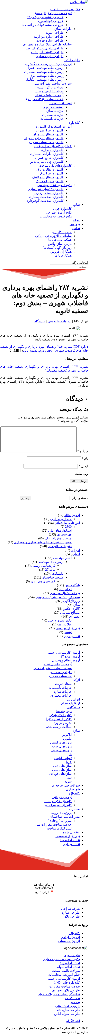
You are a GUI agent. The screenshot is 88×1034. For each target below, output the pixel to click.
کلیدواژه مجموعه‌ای (58, 805)
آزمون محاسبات (69, 941)
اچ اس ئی (65, 589)
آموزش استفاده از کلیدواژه (53, 126)
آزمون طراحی (70, 937)
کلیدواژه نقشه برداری (48, 193)
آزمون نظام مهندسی (66, 660)
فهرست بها (64, 534)
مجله (76, 220)
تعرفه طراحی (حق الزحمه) (53, 13)
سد (69, 777)
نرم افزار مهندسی (67, 628)
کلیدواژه (74, 122)
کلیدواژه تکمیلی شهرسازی (45, 189)
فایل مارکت (72, 60)
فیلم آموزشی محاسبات (64, 974)
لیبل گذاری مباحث (59, 828)
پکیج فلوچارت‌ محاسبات (55, 216)
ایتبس (68, 632)
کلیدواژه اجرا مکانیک (49, 181)
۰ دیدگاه (39, 321)
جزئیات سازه (54, 111)
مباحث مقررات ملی (58, 538)
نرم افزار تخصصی (67, 836)
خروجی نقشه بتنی (67, 1006)
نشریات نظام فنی (59, 321)
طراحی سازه (63, 28)
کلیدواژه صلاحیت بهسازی (46, 197)
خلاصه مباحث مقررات (64, 986)
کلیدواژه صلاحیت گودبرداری (44, 200)
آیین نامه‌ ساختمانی (67, 523)
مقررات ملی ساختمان (65, 816)
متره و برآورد (63, 723)
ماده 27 (50, 569)
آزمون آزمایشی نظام (49, 95)
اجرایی (75, 550)
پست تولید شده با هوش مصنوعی (57, 597)
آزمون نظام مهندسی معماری (43, 71)
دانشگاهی (56, 573)
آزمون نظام (72, 515)
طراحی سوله (54, 32)
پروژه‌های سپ (62, 746)
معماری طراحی (61, 519)
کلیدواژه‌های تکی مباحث (55, 165)
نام (85, 458)
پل (70, 754)
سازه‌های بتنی (62, 766)
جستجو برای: (79, 498)
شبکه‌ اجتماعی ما (60, 240)
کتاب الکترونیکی (61, 715)
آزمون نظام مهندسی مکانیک (44, 79)
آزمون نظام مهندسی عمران (44, 68)
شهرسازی (73, 789)
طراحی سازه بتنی (68, 1010)
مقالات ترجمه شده (59, 726)
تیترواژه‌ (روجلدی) (60, 820)
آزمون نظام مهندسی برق (46, 75)
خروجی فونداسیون (50, 21)
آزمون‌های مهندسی (50, 561)
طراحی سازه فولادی (49, 40)
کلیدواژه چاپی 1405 (67, 982)
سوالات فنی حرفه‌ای (66, 785)
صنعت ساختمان (52, 577)
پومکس (75, 1002)
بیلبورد (67, 738)
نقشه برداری (71, 844)
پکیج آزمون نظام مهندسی (54, 185)
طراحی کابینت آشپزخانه (47, 52)
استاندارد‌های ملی (60, 530)
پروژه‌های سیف (61, 750)
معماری (74, 616)
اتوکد (76, 680)
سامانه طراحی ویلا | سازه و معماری (47, 44)
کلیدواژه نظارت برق (49, 169)
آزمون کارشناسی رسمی (63, 652)
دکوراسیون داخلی (60, 620)
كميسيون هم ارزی (42, 581)
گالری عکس (71, 608)
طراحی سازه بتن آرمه (48, 36)
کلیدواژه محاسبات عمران (46, 142)
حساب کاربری (62, 232)
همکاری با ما (63, 255)
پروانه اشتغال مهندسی (65, 593)
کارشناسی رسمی (43, 565)
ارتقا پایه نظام (70, 703)
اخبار (76, 554)
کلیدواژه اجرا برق (51, 173)
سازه (76, 604)
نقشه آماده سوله (68, 967)
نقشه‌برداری (71, 636)
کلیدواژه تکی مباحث (58, 801)
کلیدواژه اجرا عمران (49, 130)
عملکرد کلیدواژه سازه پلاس (53, 146)
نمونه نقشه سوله (60, 103)
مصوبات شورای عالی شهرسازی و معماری (43, 542)
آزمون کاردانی (62, 797)
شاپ (76, 204)
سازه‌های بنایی (62, 769)
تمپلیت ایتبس (63, 758)
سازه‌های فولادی (60, 773)
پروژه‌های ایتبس (61, 742)
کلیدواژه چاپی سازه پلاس (46, 161)
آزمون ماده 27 (70, 656)
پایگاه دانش (72, 585)
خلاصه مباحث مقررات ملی (53, 824)
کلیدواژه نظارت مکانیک (47, 177)
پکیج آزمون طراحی (59, 212)
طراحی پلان (72, 916)
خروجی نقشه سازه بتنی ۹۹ (45, 17)
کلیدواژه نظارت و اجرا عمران (43, 138)
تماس (76, 228)
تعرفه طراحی (70, 908)
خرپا (69, 762)
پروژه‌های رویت (61, 812)
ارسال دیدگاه (79, 481)
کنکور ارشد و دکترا (59, 719)
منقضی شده (71, 832)
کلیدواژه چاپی (62, 208)
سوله (68, 781)
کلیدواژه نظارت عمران (48, 134)
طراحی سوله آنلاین (67, 1013)
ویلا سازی (65, 624)
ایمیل (83, 466)
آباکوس (67, 734)
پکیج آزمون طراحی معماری (61, 959)
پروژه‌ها (75, 224)
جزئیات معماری (52, 114)
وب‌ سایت (81, 473)
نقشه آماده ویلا (53, 107)
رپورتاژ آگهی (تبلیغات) (57, 247)
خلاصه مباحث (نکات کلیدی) (44, 99)
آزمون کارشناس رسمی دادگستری (48, 64)
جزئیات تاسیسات (51, 118)
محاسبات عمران (60, 676)
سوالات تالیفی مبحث (49, 91)
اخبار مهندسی (62, 558)
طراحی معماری (61, 672)
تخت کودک (72, 998)
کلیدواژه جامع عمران (49, 157)
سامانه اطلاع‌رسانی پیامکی (53, 236)
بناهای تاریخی (63, 683)
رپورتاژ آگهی (71, 601)
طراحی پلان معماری (49, 56)
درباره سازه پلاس (60, 243)
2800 (68, 526)
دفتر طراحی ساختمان (65, 9)
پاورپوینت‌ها (64, 711)
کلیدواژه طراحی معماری (46, 154)
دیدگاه (82, 451)
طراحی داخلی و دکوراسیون (44, 48)
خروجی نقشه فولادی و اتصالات (42, 25)
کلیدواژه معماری (52, 150)
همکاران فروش (61, 251)
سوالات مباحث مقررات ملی (53, 83)
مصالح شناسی (70, 612)
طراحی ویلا (72, 955)
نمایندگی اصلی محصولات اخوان (58, 994)
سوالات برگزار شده (50, 87)
